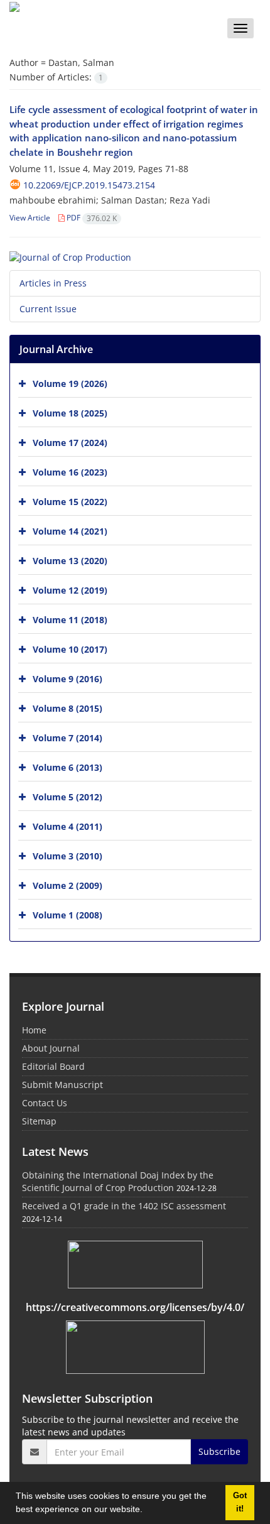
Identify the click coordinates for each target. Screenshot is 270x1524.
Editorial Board (53, 1066)
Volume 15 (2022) (70, 501)
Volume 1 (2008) (67, 914)
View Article (29, 217)
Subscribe (219, 1451)
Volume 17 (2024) (70, 442)
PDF (91, 217)
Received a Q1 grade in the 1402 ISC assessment (124, 1206)
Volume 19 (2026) (70, 383)
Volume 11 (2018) (70, 619)
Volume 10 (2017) (70, 649)
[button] (147, 1511)
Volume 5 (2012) (67, 796)
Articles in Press (53, 283)
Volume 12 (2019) (70, 590)
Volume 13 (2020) (70, 560)
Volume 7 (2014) (67, 737)
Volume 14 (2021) (70, 530)
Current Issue (48, 309)
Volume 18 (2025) (70, 412)
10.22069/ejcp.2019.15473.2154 (89, 185)
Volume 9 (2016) (67, 678)
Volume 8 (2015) (67, 708)
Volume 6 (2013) (67, 767)
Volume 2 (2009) (67, 885)
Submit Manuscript (62, 1085)
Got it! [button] (240, 1502)
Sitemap (39, 1121)
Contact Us (44, 1103)
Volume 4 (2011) (67, 826)
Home (34, 1030)
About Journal (51, 1048)
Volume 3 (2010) (67, 855)
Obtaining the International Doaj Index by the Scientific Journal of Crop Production (117, 1181)
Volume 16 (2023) (70, 471)
